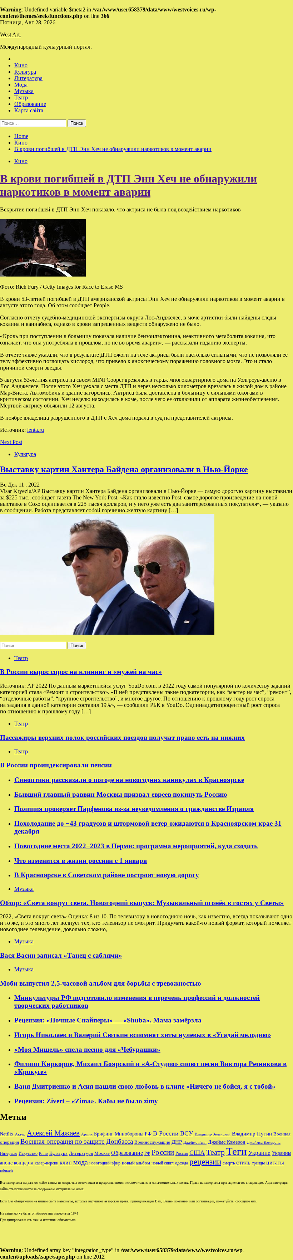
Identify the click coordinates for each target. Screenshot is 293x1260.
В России (166, 1133)
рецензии (205, 1161)
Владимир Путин (252, 1133)
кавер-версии (46, 1163)
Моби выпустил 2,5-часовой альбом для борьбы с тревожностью (100, 983)
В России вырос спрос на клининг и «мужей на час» (81, 671)
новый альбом (136, 1163)
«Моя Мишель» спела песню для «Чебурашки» (87, 1049)
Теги (236, 1151)
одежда (181, 1163)
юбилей (6, 1170)
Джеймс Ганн (195, 1142)
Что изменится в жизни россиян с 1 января (80, 860)
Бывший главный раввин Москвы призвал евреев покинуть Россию (120, 794)
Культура (25, 72)
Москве (102, 1153)
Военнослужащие (152, 1142)
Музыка (24, 91)
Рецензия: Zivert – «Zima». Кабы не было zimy (86, 1101)
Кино (21, 65)
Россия (181, 1153)
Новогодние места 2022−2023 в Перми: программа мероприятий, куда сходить (136, 846)
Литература (28, 78)
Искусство (28, 1153)
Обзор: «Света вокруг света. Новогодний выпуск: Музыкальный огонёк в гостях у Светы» (142, 903)
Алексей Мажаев (53, 1133)
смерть (229, 1163)
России (163, 1152)
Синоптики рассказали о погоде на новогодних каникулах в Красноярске (129, 779)
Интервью (8, 1153)
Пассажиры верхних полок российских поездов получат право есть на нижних (122, 737)
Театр (21, 97)
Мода (21, 85)
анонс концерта (16, 1163)
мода (80, 1162)
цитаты (275, 1162)
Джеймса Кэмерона (263, 1142)
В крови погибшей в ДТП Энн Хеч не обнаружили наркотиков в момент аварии (128, 185)
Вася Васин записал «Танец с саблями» (61, 955)
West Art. (10, 34)
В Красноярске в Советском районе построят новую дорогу (106, 875)
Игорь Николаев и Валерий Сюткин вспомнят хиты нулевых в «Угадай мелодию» (142, 1035)
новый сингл (163, 1163)
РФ (147, 1153)
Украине (259, 1152)
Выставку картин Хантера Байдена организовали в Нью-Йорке (124, 469)
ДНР (177, 1142)
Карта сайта (28, 110)
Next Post (11, 442)
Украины (281, 1153)
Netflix (7, 1134)
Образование (30, 104)
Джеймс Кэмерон (226, 1142)
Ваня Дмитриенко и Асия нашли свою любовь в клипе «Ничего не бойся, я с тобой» (144, 1086)
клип (66, 1162)
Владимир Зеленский (212, 1134)
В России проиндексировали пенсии (56, 765)
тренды (258, 1163)
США (197, 1152)
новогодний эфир (104, 1163)
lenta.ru (35, 430)
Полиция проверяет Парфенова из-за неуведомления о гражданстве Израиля (134, 808)
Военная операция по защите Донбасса (76, 1141)
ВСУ (186, 1133)
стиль (243, 1162)
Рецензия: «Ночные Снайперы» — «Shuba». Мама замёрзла (108, 1020)
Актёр (20, 1134)
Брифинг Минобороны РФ (123, 1134)
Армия (87, 1134)
